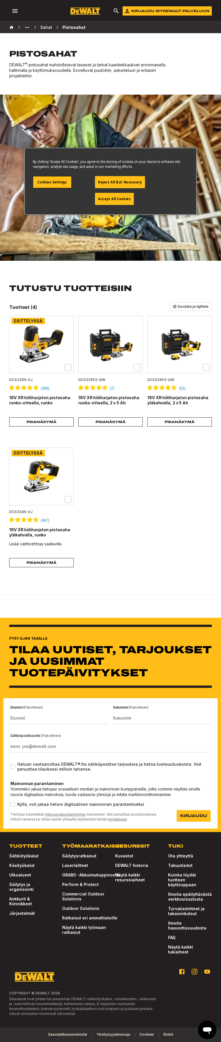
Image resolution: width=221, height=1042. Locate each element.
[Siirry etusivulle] (85, 11)
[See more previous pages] (27, 27)
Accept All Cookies (114, 199)
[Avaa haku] (116, 11)
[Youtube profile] (207, 971)
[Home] (11, 27)
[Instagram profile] (194, 971)
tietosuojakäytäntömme (65, 814)
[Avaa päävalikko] (15, 11)
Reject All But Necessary (120, 182)
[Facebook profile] (181, 971)
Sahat (46, 27)
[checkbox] (67, 367)
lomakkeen (117, 819)
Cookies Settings (52, 182)
